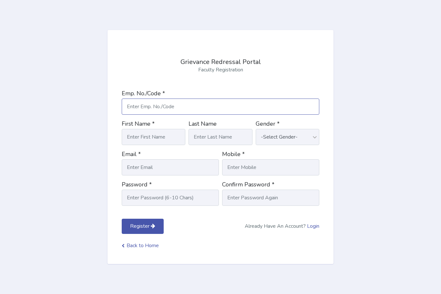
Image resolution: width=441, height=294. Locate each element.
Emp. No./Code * (143, 93)
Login (313, 226)
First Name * (138, 124)
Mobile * (233, 154)
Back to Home (143, 245)
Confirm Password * (248, 184)
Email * (131, 154)
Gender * (268, 124)
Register (140, 226)
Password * (137, 184)
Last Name (203, 124)
